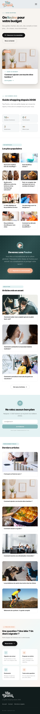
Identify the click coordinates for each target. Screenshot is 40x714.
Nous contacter (10, 41)
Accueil (4, 704)
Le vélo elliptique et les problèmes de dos (10, 206)
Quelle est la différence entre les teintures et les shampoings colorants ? (10, 186)
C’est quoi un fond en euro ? (12, 474)
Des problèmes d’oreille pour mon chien (9, 225)
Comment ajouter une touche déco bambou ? (18, 501)
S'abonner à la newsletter (15, 35)
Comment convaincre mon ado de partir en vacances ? (18, 377)
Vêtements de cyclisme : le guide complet (17, 610)
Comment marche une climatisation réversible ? (19, 556)
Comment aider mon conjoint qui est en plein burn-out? (19, 318)
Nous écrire (9, 643)
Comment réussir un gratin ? (13, 528)
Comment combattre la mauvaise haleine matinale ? (18, 348)
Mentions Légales (19, 704)
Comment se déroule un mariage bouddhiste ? (29, 225)
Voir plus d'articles (19, 387)
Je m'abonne (20, 426)
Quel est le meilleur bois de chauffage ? (10, 165)
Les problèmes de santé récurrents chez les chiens (20, 583)
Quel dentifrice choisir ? (27, 165)
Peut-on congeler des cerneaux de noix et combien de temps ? (29, 184)
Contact (10, 704)
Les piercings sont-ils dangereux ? (29, 206)
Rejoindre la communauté (21, 270)
